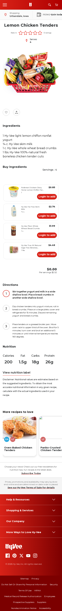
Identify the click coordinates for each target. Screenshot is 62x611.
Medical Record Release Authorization (23, 596)
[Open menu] (5, 5)
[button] (20, 33)
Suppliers (41, 602)
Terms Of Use (25, 590)
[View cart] (56, 5)
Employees (49, 596)
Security (54, 584)
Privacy (35, 578)
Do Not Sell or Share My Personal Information (24, 584)
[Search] (49, 5)
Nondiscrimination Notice (23, 608)
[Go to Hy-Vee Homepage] (31, 5)
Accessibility (45, 608)
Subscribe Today (31, 473)
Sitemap (24, 578)
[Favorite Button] (6, 112)
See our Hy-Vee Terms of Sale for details (31, 487)
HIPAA (37, 590)
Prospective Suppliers (23, 602)
